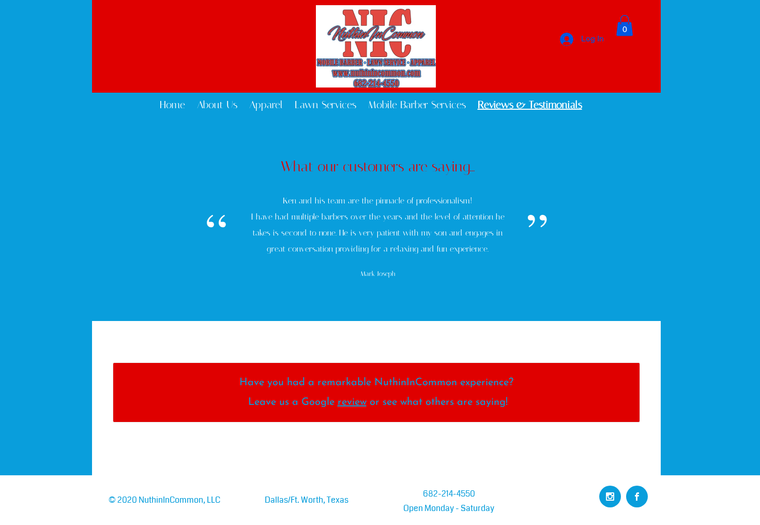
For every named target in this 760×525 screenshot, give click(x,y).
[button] (624, 25)
